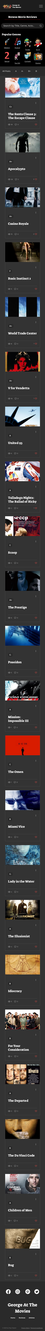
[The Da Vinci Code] (22, 1129)
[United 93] (22, 416)
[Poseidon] (22, 636)
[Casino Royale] (22, 197)
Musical (17, 48)
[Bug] (22, 1239)
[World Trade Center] (22, 307)
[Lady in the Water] (22, 855)
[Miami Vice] (22, 800)
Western (7, 48)
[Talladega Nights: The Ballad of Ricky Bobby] (22, 471)
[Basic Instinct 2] (22, 252)
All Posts (6, 71)
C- (10, 655)
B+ (29, 71)
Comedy (28, 61)
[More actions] (36, 102)
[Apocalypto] (22, 142)
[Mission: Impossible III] (22, 690)
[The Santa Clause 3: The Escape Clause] (22, 88)
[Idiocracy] (22, 964)
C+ (10, 107)
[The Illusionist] (22, 910)
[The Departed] (22, 1074)
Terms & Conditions (37, 1328)
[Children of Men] (22, 1184)
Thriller (27, 50)
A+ (10, 161)
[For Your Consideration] (22, 1019)
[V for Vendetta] (22, 362)
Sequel (7, 61)
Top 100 (17, 63)
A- (22, 71)
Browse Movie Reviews (22, 17)
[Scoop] (22, 526)
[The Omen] (22, 745)
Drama (38, 63)
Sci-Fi (38, 50)
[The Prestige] (22, 581)
